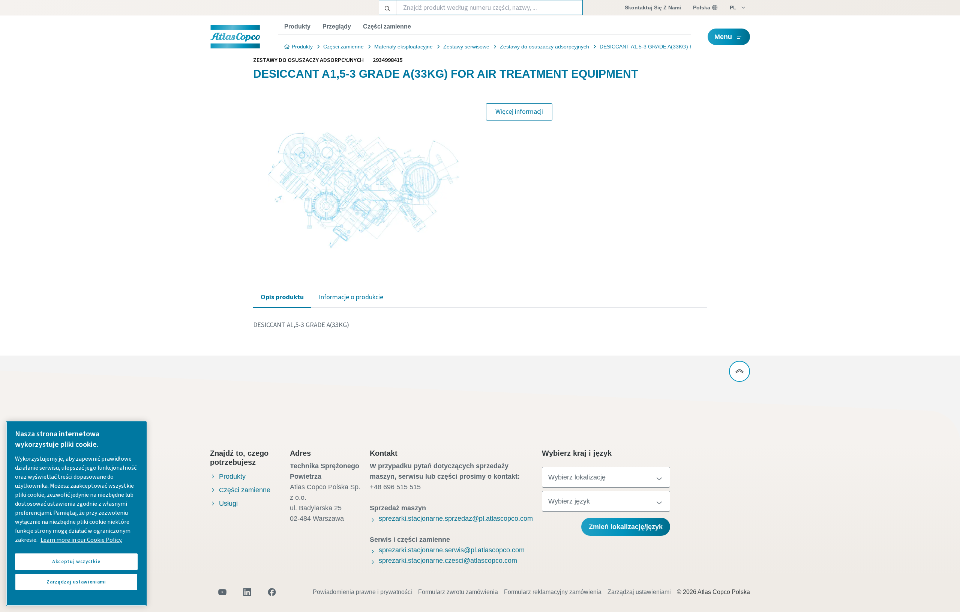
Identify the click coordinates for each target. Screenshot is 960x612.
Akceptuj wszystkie (76, 561)
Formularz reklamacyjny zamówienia (553, 592)
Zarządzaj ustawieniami (639, 592)
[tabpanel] (480, 325)
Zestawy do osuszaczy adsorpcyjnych (544, 47)
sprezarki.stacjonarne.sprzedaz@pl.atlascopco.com (456, 518)
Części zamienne (387, 26)
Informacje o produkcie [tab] (351, 297)
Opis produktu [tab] (282, 297)
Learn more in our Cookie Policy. (81, 540)
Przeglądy (336, 26)
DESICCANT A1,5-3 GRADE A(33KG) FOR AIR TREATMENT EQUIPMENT (688, 47)
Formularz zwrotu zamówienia (458, 592)
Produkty (297, 26)
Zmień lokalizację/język (626, 527)
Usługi (228, 503)
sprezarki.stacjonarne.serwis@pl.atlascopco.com (452, 550)
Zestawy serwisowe (466, 47)
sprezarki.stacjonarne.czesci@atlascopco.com (448, 560)
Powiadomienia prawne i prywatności (362, 592)
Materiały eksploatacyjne (403, 47)
